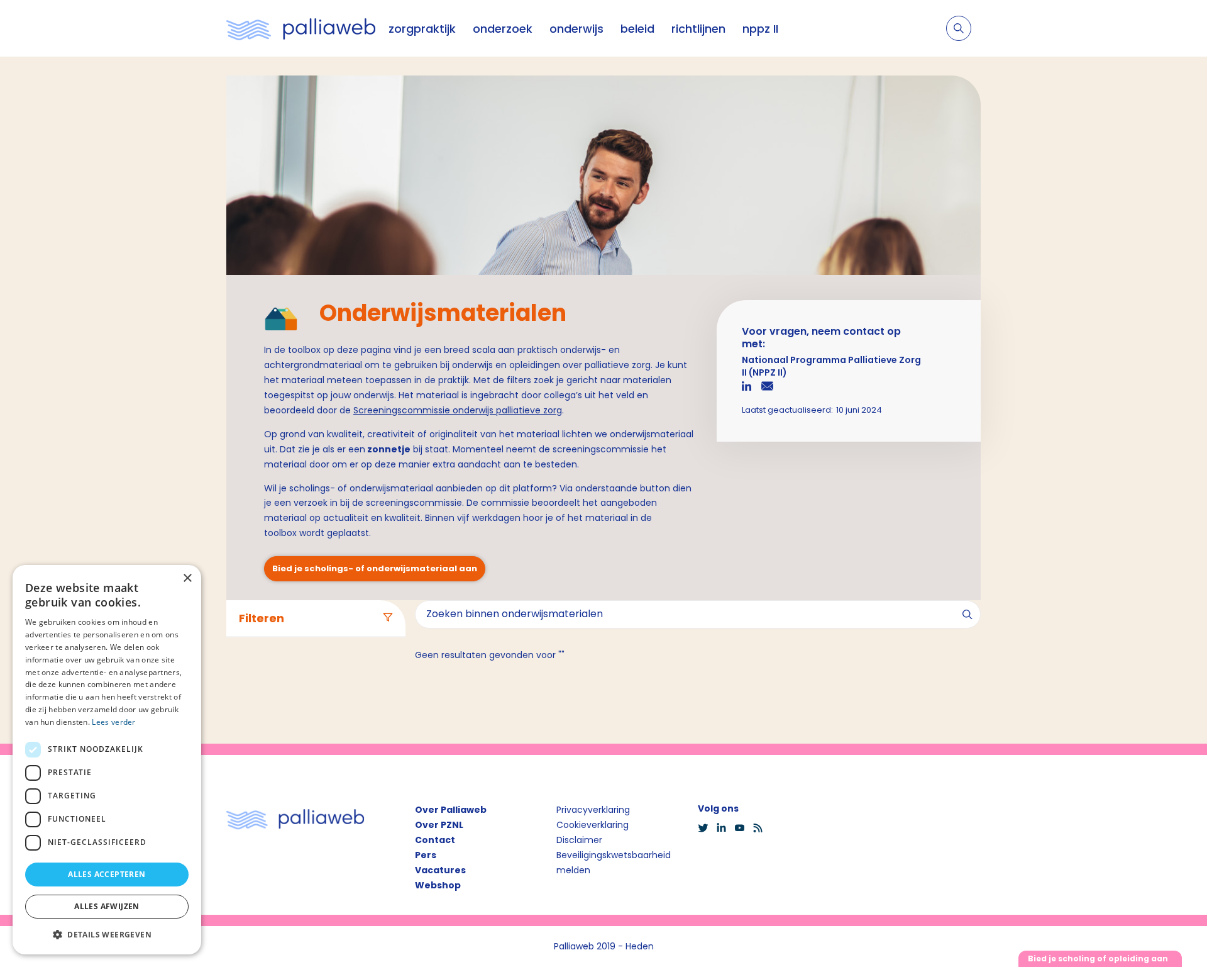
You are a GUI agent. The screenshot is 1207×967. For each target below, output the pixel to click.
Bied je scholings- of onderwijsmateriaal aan (374, 568)
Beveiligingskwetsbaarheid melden (613, 862)
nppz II (760, 28)
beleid (637, 28)
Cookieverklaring (592, 825)
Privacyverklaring (593, 809)
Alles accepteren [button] (106, 874)
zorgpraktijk (422, 28)
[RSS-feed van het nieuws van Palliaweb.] (761, 828)
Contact (435, 840)
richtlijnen (698, 28)
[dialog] (107, 759)
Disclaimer (579, 840)
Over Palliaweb (451, 809)
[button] (107, 934)
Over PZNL (439, 825)
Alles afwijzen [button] (107, 906)
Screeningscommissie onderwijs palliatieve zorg (457, 410)
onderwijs (576, 28)
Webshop (438, 885)
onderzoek (502, 28)
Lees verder (113, 722)
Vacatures (440, 870)
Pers (425, 855)
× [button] (187, 578)
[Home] (301, 28)
